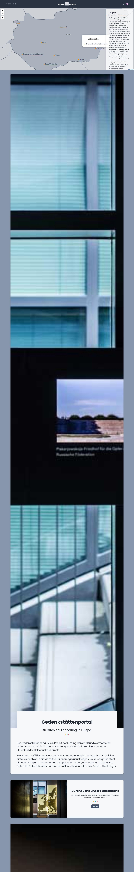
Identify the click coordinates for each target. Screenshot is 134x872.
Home (8, 4)
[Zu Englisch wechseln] (127, 4)
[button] (18, 23)
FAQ (14, 4)
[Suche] (123, 4)
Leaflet (132, 69)
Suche (95, 806)
